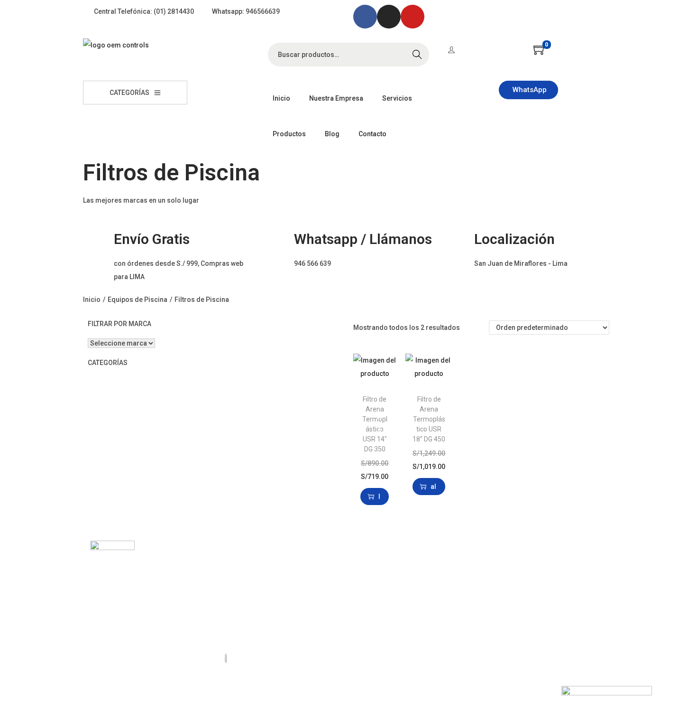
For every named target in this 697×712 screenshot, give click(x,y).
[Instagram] (389, 16)
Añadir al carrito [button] (379, 496)
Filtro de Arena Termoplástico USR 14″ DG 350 (374, 424)
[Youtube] (412, 16)
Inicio (92, 299)
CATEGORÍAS (129, 92)
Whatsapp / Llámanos (363, 239)
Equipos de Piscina (137, 299)
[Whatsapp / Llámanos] (275, 233)
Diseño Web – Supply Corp (130, 688)
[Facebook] (365, 16)
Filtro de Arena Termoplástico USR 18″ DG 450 (429, 419)
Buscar (417, 54)
